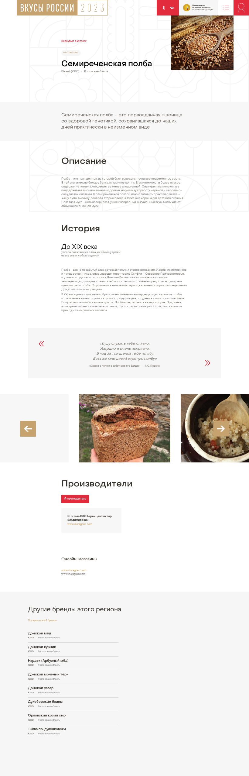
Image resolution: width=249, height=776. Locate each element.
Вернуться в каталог (74, 41)
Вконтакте (172, 7)
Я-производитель (75, 499)
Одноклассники (163, 7)
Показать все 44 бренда (42, 621)
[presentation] (28, 429)
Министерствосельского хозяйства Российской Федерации (191, 9)
